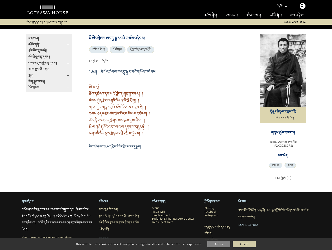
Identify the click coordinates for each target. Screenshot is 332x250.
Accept (244, 244)
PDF (290, 165)
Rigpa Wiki (158, 211)
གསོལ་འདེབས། (98, 50)
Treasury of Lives (162, 222)
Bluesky (209, 208)
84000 (155, 208)
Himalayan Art (161, 215)
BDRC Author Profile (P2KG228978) (283, 143)
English (94, 61)
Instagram (210, 215)
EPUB (275, 165)
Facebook (210, 211)
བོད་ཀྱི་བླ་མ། (117, 50)
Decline (219, 244)
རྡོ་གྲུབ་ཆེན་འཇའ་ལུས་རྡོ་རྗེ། (140, 50)
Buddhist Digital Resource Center (173, 218)
